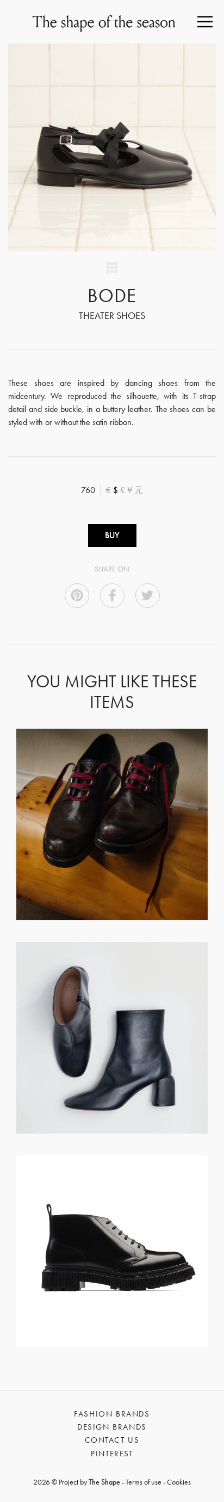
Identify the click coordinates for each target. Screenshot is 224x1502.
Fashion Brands (112, 1413)
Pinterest (112, 1453)
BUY (112, 535)
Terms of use (143, 1482)
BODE (112, 295)
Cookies (179, 1482)
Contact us (112, 1440)
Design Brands (112, 1426)
